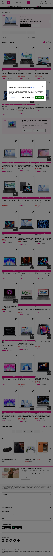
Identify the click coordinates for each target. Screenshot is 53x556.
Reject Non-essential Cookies (28, 97)
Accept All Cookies (39, 97)
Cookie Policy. (32, 87)
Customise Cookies (12, 97)
